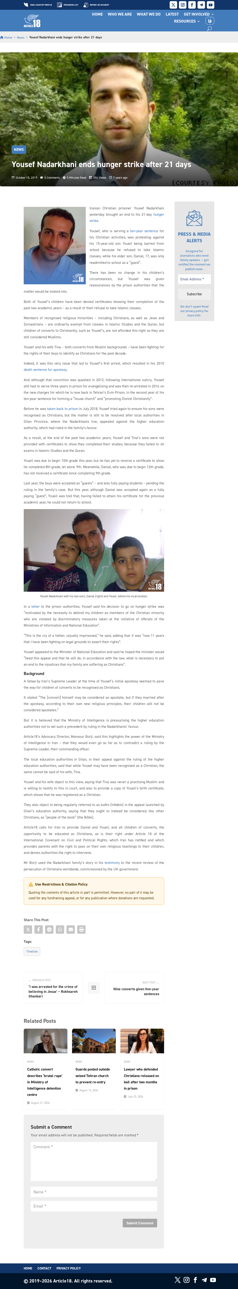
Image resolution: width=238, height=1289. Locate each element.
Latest (172, 14)
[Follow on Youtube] (210, 5)
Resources (185, 21)
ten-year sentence (144, 230)
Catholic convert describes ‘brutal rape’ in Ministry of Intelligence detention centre (45, 1082)
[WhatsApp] (60, 929)
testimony (112, 862)
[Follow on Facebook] (192, 5)
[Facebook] (38, 929)
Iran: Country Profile (41, 4)
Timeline (32, 951)
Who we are (120, 14)
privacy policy (195, 311)
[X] (28, 929)
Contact (44, 1268)
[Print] (81, 929)
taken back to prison (62, 408)
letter (35, 606)
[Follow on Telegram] (201, 5)
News (21, 37)
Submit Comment (139, 1223)
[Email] (70, 929)
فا (209, 20)
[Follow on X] (173, 5)
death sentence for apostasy (45, 369)
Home (97, 14)
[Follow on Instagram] (182, 5)
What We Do (149, 14)
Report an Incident (99, 4)
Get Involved (197, 14)
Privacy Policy (68, 1268)
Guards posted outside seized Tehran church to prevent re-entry (93, 1075)
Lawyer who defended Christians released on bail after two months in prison (141, 1079)
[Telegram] (49, 929)
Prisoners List (71, 4)
